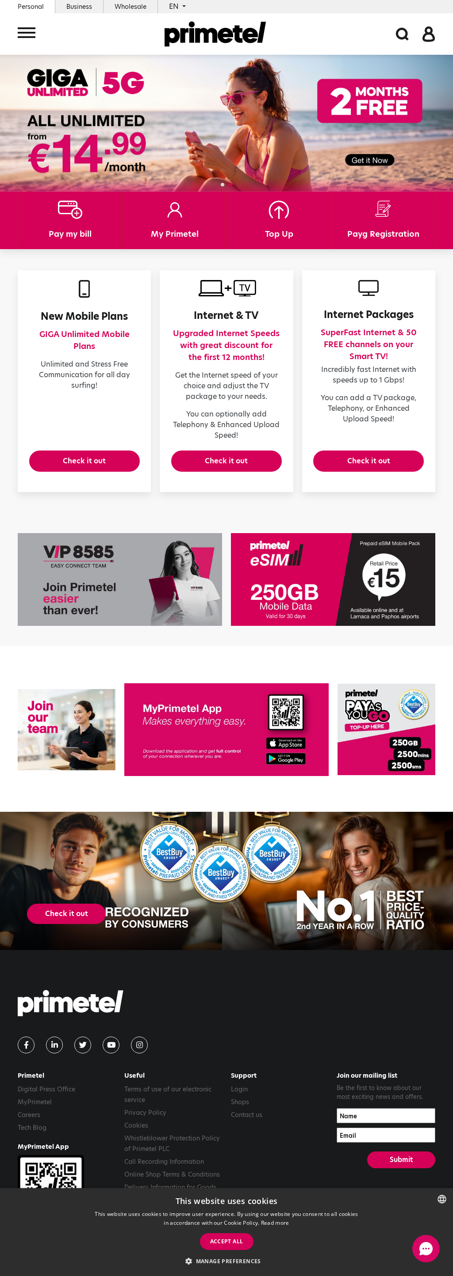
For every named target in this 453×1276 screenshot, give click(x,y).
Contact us (246, 1114)
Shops (240, 1102)
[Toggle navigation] (26, 34)
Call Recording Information (164, 1161)
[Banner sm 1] (386, 729)
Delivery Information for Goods (170, 1187)
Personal (31, 6)
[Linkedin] (54, 1045)
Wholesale (130, 6)
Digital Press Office (46, 1089)
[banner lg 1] (226, 729)
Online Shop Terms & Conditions (172, 1174)
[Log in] (428, 33)
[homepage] (215, 34)
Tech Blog (32, 1127)
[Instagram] (139, 1045)
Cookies (136, 1125)
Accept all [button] (226, 1241)
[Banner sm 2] (66, 729)
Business (79, 6)
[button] (222, 185)
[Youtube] (111, 1045)
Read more (275, 1223)
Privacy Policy (145, 1112)
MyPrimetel (35, 1102)
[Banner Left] (120, 579)
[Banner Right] (333, 579)
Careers (29, 1114)
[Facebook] (26, 1045)
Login (239, 1089)
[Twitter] (82, 1045)
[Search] (402, 33)
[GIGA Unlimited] (226, 122)
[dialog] (226, 1232)
